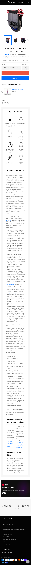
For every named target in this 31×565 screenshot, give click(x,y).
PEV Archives (6, 544)
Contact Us (6, 527)
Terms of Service (7, 534)
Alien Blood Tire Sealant (17, 89)
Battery (3, 64)
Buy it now (15, 78)
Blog (4, 541)
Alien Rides (7, 557)
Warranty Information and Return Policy (14, 529)
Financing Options (8, 524)
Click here (8, 220)
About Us (5, 522)
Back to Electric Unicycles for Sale (16, 507)
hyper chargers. (11, 293)
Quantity (24, 64)
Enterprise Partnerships (9, 539)
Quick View (7, 94)
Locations (5, 532)
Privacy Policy (6, 536)
